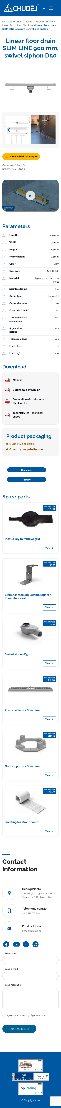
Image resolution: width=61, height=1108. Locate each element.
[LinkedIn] (26, 944)
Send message (19, 1028)
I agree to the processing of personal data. (25, 1015)
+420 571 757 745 (31, 913)
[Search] (44, 8)
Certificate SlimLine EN (27, 389)
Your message (13, 984)
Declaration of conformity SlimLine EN (28, 401)
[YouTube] (16, 944)
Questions (26, 470)
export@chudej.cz (31, 931)
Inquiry (26, 479)
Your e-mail (12, 969)
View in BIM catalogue (23, 156)
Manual (17, 380)
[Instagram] (35, 944)
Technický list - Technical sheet (28, 414)
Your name (11, 953)
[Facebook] (6, 944)
